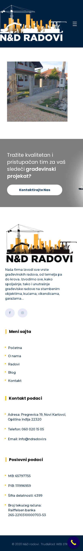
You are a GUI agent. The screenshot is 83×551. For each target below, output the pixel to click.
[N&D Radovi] (33, 23)
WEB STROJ (63, 544)
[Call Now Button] (73, 542)
